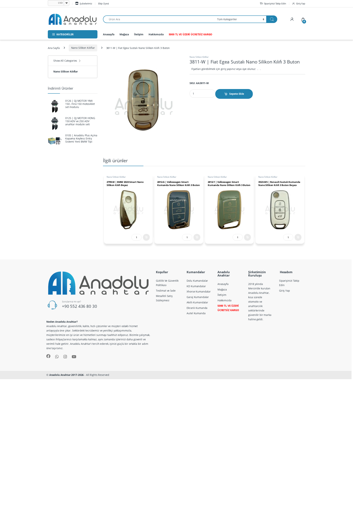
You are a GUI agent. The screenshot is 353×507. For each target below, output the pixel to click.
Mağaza (124, 34)
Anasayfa (108, 34)
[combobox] (159, 19)
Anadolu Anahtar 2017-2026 (66, 375)
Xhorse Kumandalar (199, 291)
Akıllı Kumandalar (197, 302)
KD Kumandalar (196, 286)
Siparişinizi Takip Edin (275, 3)
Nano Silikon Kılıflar (83, 47)
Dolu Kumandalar (197, 280)
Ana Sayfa (54, 47)
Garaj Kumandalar (198, 297)
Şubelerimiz (86, 3)
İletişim (138, 34)
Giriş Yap (300, 3)
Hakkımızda (156, 34)
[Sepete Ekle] (146, 237)
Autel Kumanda (196, 313)
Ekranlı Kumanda (197, 308)
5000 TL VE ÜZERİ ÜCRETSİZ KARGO (190, 34)
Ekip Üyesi (103, 3)
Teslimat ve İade (166, 290)
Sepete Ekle (236, 93)
